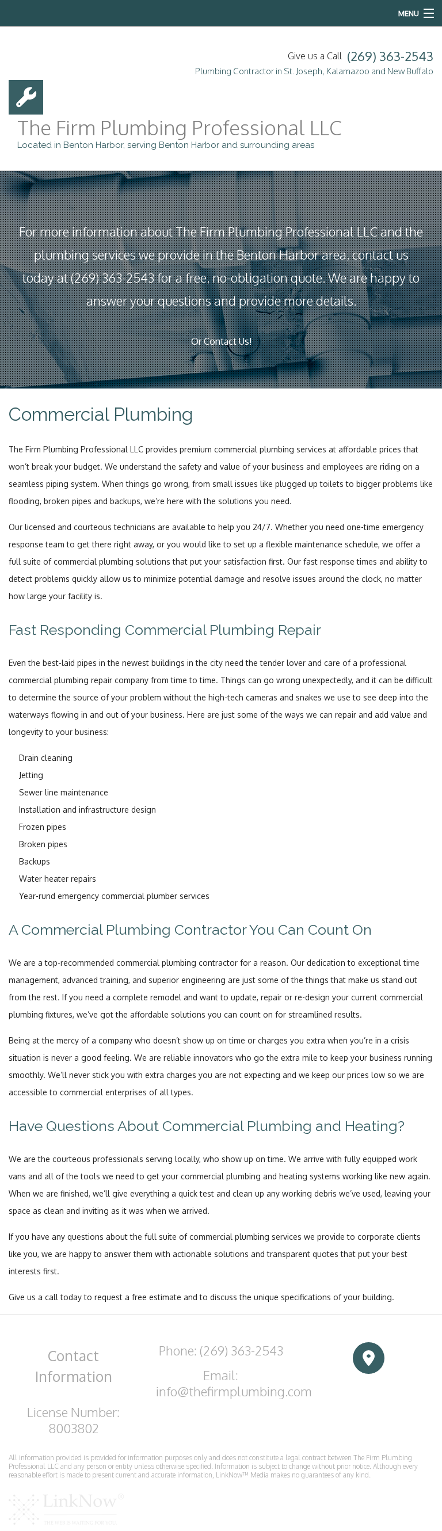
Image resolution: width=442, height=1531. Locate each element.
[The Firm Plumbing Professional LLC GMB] (368, 1359)
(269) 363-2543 (390, 56)
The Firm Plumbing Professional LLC (179, 127)
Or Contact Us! (221, 341)
